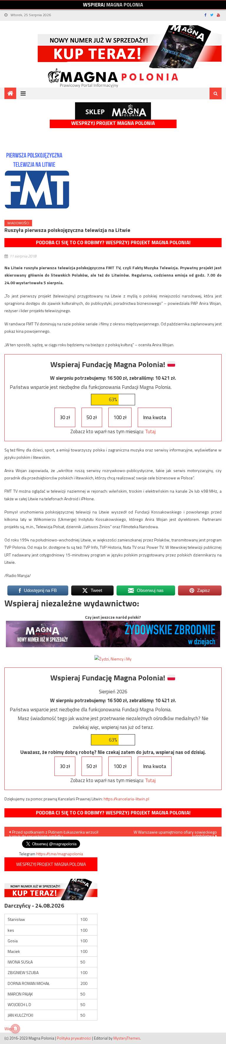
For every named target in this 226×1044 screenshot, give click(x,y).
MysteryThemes (126, 1038)
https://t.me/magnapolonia (59, 854)
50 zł (92, 417)
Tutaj (150, 431)
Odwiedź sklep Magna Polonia (113, 111)
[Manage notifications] (15, 1028)
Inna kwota (154, 417)
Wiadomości (18, 223)
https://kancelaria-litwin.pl (126, 799)
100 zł (120, 417)
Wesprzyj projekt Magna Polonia (113, 123)
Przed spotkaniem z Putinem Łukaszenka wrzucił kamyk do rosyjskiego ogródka (53, 832)
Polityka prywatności (74, 1038)
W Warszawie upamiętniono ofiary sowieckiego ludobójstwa (175, 832)
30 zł (65, 417)
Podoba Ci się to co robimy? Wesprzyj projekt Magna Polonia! (113, 242)
